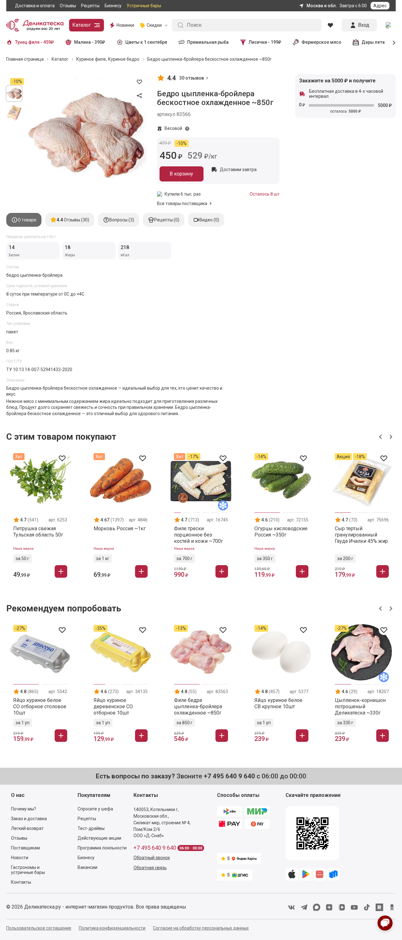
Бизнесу (113, 5)
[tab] (23, 220)
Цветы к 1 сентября (146, 42)
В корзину (181, 174)
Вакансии (87, 867)
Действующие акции (99, 838)
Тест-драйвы (91, 828)
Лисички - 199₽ (265, 42)
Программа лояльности (102, 847)
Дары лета (373, 42)
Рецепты (90, 5)
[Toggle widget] (385, 923)
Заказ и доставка (29, 818)
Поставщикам (25, 847)
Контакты (21, 882)
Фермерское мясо (321, 42)
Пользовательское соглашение (38, 928)
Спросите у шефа (95, 808)
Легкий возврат (27, 828)
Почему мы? (23, 808)
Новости (19, 857)
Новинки (125, 25)
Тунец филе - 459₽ (34, 42)
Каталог (81, 25)
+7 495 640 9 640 (154, 848)
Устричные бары (144, 5)
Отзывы (68, 5)
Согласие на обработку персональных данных (201, 928)
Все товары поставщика (182, 203)
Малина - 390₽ (89, 42)
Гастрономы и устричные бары (28, 870)
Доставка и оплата (35, 5)
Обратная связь (150, 867)
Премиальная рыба (208, 42)
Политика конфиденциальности (112, 928)
